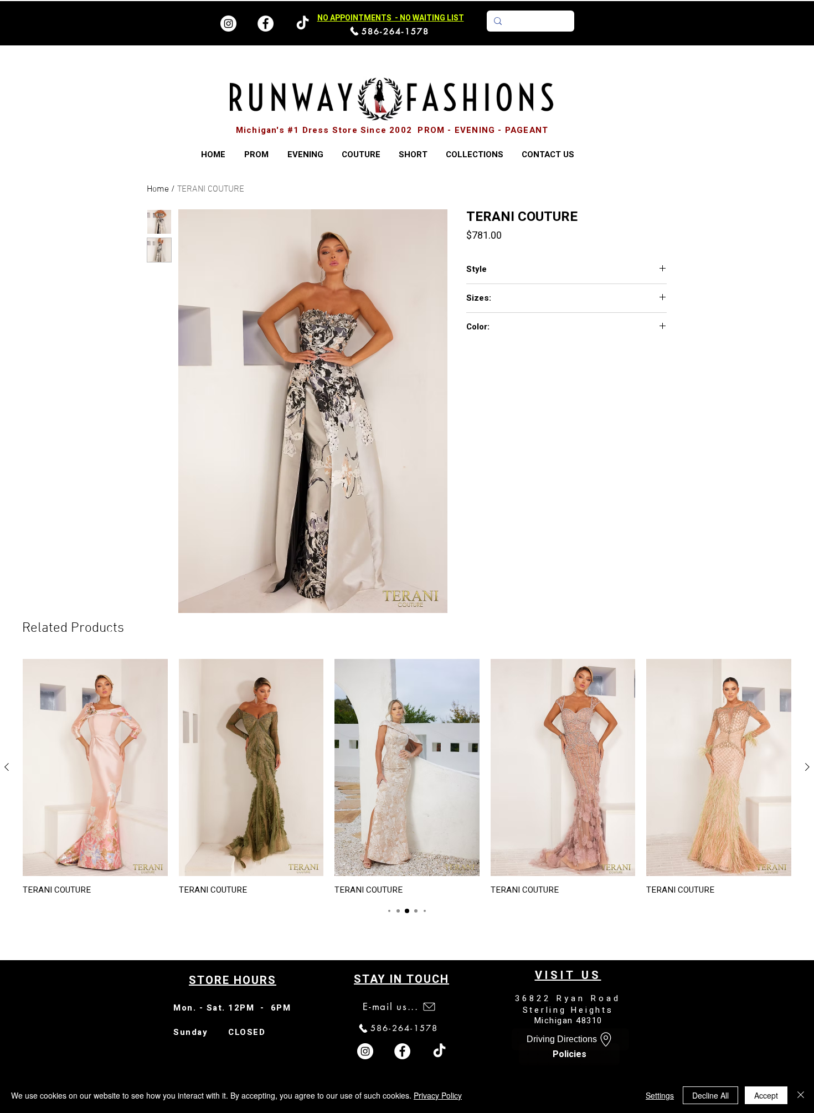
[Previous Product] (6, 767)
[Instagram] (228, 24)
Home (158, 189)
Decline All (710, 1095)
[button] (474, 154)
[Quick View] (95, 767)
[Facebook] (265, 24)
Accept (766, 1095)
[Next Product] (807, 767)
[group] (407, 776)
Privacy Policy (438, 1095)
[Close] (800, 1095)
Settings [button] (660, 1095)
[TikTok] (439, 1051)
